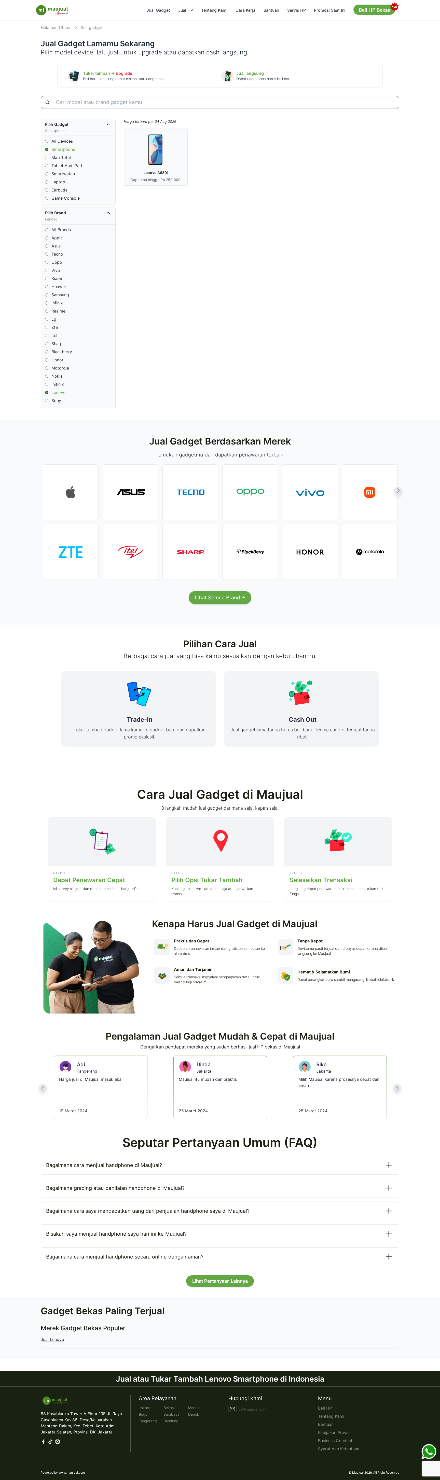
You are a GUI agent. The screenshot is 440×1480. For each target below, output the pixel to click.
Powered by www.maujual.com (63, 1472)
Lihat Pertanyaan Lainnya (220, 1281)
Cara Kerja (245, 10)
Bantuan (271, 10)
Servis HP (296, 10)
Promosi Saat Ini (329, 10)
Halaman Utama (56, 27)
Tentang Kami (214, 10)
